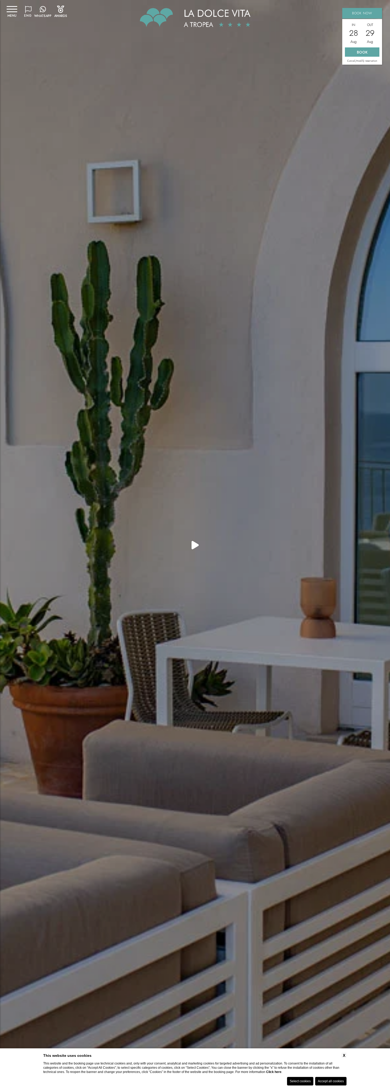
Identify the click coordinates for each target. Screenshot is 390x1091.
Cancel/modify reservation (362, 61)
